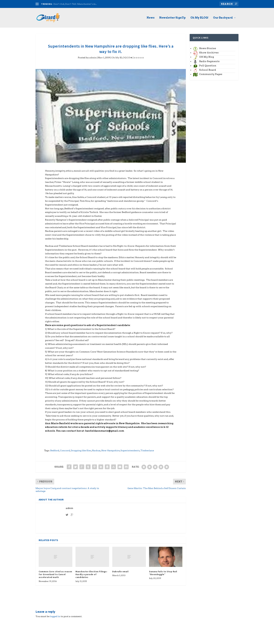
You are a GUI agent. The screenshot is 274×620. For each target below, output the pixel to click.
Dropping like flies (81, 450)
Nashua (96, 450)
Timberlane (147, 450)
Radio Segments (209, 61)
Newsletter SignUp (172, 17)
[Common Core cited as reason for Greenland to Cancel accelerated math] (55, 557)
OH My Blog (206, 57)
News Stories (207, 48)
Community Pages (210, 74)
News (150, 17)
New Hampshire (110, 450)
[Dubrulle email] (129, 557)
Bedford (54, 450)
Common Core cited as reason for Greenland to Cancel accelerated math (55, 574)
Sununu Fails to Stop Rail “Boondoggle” (163, 573)
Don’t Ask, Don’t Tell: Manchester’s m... (75, 4)
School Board (207, 70)
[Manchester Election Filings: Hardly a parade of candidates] (92, 557)
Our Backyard (223, 17)
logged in (55, 616)
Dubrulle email (120, 571)
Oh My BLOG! (199, 17)
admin (93, 57)
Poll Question (207, 65)
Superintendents (130, 450)
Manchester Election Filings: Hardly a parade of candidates (91, 574)
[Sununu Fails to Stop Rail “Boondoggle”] (166, 557)
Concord (65, 450)
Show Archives (209, 52)
